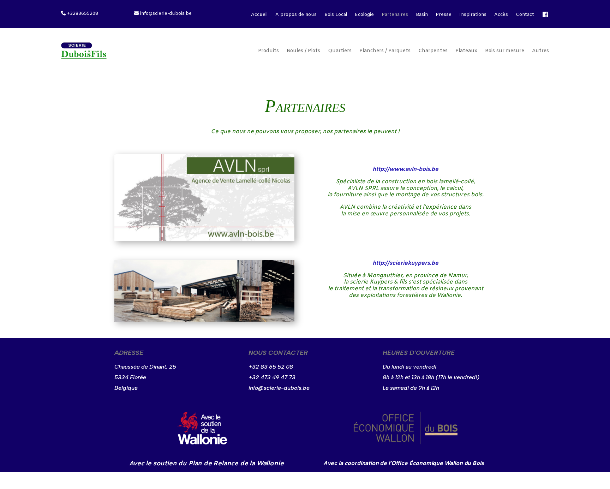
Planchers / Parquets (385, 51)
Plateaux (466, 51)
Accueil (259, 15)
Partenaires (395, 15)
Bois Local (335, 15)
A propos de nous (296, 15)
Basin (422, 15)
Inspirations (472, 15)
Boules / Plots (303, 51)
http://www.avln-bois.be (405, 169)
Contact (525, 15)
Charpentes (433, 51)
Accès (501, 15)
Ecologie (364, 15)
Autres (540, 51)
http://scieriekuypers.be (405, 263)
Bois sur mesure (504, 51)
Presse (443, 15)
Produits (268, 51)
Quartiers (340, 51)
